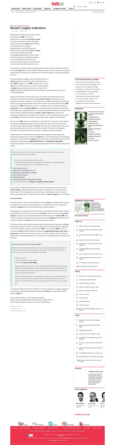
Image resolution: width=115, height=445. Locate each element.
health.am (58, 4)
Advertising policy (81, 431)
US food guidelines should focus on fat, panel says (90, 353)
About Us (54, 431)
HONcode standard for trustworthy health (63, 434)
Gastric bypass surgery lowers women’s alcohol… (88, 96)
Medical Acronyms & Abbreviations (71, 427)
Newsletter (48, 431)
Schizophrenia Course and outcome (96, 111)
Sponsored (78, 368)
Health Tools (87, 427)
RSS (103, 2)
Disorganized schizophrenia (94, 134)
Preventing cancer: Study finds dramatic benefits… (88, 89)
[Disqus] (41, 339)
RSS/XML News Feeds (39, 431)
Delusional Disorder (92, 121)
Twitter (98, 2)
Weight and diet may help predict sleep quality (89, 226)
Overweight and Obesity (59, 8)
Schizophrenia (79, 109)
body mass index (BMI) (30, 262)
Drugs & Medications (53, 427)
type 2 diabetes (32, 108)
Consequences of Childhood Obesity (87, 279)
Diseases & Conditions (39, 427)
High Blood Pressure (37, 141)
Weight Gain (47, 8)
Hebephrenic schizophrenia (94, 136)
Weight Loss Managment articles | (20, 26)
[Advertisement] (41, 18)
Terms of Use (67, 431)
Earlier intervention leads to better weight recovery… (89, 84)
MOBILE (90, 2)
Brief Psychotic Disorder (93, 123)
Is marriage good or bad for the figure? (85, 101)
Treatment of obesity (84, 294)
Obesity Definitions (83, 297)
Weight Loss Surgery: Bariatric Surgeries (42, 181)
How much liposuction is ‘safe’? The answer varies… (91, 254)
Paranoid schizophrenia (93, 140)
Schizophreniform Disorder (94, 119)
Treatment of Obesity (84, 305)
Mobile (31, 431)
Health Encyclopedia (25, 427)
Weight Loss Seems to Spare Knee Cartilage (87, 86)
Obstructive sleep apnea (55, 141)
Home (12, 12)
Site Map (73, 431)
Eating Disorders (37, 8)
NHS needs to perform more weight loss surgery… (88, 82)
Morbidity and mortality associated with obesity (90, 276)
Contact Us (59, 431)
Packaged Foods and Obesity (85, 330)
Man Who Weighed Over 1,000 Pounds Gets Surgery (91, 356)
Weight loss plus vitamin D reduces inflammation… (88, 103)
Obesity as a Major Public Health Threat (88, 290)
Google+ (101, 2)
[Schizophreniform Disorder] (81, 127)
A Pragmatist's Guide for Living (95, 371)
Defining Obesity (15, 8)
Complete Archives (97, 427)
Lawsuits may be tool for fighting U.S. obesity (89, 334)
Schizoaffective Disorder (93, 117)
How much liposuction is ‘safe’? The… (85, 94)
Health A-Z (71, 8)
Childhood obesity (26, 8)
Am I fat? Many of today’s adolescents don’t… (87, 98)
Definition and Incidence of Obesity (87, 283)
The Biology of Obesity (84, 301)
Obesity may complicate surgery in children (89, 287)
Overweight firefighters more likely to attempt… (87, 91)
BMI (23, 37)
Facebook (95, 2)
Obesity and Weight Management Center (25, 12)
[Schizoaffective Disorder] (81, 144)
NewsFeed (15, 427)
